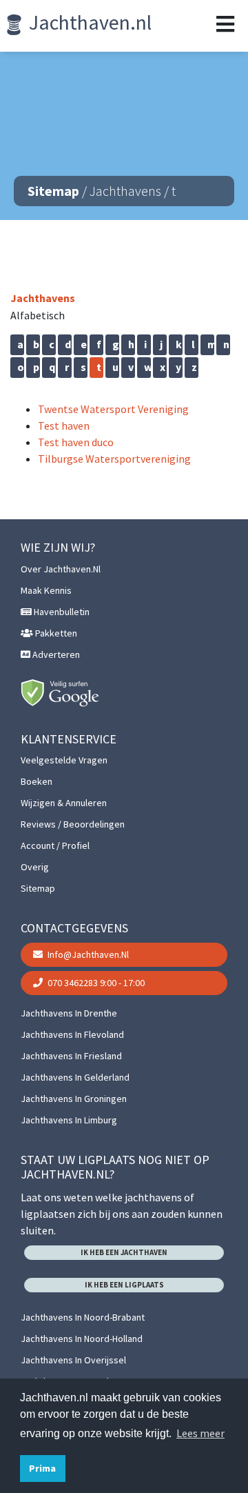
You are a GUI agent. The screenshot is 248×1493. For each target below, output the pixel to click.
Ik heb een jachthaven (124, 1252)
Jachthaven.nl (88, 22)
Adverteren (55, 654)
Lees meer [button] (200, 1433)
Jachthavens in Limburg (69, 1120)
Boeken (36, 781)
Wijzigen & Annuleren (64, 802)
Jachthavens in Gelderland (75, 1077)
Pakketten (55, 633)
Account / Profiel (55, 845)
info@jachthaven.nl (87, 954)
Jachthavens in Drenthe (69, 1013)
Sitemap (53, 190)
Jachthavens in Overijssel (73, 1360)
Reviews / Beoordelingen (73, 824)
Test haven (64, 425)
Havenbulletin (61, 611)
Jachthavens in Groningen (74, 1098)
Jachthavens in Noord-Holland (82, 1338)
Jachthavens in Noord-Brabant (83, 1317)
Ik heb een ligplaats (124, 1285)
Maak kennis (46, 590)
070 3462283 (95, 982)
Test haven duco (76, 442)
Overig (35, 867)
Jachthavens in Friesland (71, 1056)
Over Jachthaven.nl (61, 569)
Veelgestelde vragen (64, 760)
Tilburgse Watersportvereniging (114, 458)
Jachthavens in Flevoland (72, 1034)
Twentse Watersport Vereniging (113, 409)
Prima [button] (42, 1468)
